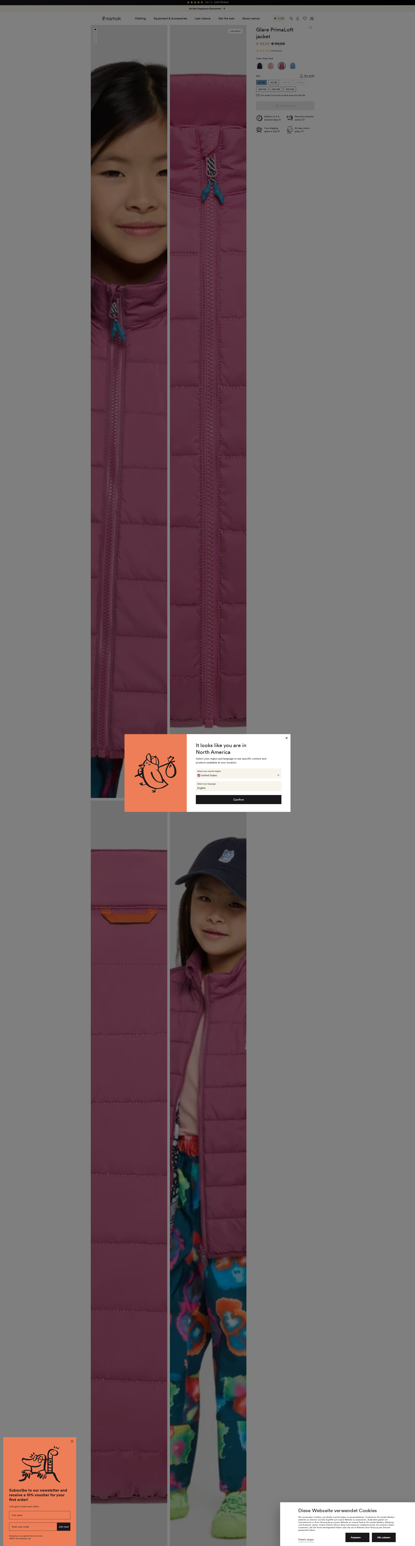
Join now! (64, 1526)
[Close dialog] (72, 1441)
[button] (238, 773)
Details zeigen (306, 1539)
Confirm (238, 799)
